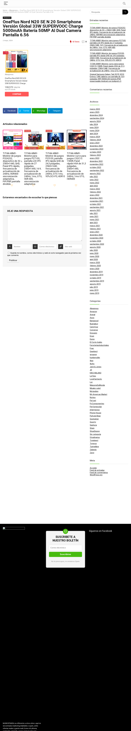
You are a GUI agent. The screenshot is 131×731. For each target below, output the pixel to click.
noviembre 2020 (96, 238)
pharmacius (95, 410)
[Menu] (6, 3)
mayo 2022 (94, 183)
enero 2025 (94, 112)
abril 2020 (94, 259)
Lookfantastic (96, 379)
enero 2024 (94, 143)
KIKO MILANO (95, 373)
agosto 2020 (95, 247)
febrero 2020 (95, 265)
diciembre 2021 (96, 198)
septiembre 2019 (97, 281)
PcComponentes (97, 403)
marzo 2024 (95, 137)
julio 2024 (94, 124)
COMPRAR (16, 94)
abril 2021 (94, 222)
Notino (93, 397)
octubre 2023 (95, 152)
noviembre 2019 (96, 275)
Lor (91, 382)
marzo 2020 (95, 262)
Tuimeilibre (94, 446)
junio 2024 (94, 127)
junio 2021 (94, 216)
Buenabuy (94, 324)
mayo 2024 (94, 130)
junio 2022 (94, 180)
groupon (93, 354)
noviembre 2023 (96, 149)
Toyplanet (94, 440)
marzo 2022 (95, 189)
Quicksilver (94, 419)
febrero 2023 (95, 155)
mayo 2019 (94, 293)
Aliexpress (13, 10)
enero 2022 (94, 195)
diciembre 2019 (96, 272)
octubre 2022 (95, 167)
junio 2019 (94, 290)
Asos (92, 318)
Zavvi (92, 453)
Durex (92, 339)
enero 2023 (94, 158)
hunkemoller (95, 357)
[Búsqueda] (125, 12)
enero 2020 (94, 269)
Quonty (93, 422)
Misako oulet (95, 388)
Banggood (94, 321)
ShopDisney (95, 431)
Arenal (92, 314)
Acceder (93, 468)
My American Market (98, 394)
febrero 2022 (95, 192)
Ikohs (92, 364)
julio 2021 (94, 213)
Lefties (93, 376)
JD (91, 370)
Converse (94, 330)
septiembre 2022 (97, 170)
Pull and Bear (95, 416)
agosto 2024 (95, 121)
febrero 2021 (95, 229)
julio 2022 (94, 176)
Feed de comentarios (99, 472)
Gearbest (94, 351)
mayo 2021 (94, 219)
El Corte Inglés (96, 342)
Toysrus (93, 443)
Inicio (5, 10)
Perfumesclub (96, 407)
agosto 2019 (95, 284)
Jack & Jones (95, 367)
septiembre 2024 (97, 118)
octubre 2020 (95, 241)
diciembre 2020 (96, 235)
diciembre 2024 (96, 115)
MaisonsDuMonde (97, 385)
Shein (92, 428)
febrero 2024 (95, 140)
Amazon (93, 311)
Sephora (93, 425)
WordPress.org (96, 475)
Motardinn (94, 391)
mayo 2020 (94, 256)
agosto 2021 (95, 210)
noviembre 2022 (96, 164)
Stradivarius (95, 437)
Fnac (92, 348)
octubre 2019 (95, 278)
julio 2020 (94, 250)
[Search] (124, 3)
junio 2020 (94, 253)
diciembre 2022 (96, 161)
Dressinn (93, 333)
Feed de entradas (97, 470)
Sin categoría (95, 434)
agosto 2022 (95, 173)
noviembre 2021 (96, 201)
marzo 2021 (95, 226)
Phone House (95, 413)
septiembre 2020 (97, 244)
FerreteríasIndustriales (99, 345)
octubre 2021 (95, 204)
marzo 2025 (95, 109)
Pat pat (93, 400)
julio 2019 (94, 287)
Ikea (91, 360)
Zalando (93, 449)
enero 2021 (94, 232)
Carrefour (94, 327)
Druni (92, 336)
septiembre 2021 (97, 207)
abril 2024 (94, 133)
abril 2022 (94, 186)
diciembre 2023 (96, 146)
